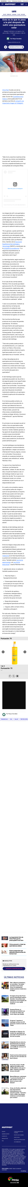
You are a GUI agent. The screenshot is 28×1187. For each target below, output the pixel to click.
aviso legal (17, 1137)
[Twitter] (13, 676)
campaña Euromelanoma (11, 248)
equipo (3, 1131)
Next (24, 651)
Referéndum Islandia (16, 1)
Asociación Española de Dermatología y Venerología (12, 244)
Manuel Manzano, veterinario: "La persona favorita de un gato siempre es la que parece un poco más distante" (18, 1079)
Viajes (18, 14)
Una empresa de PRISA (14, 1179)
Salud (4, 14)
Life (14, 11)
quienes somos (5, 1133)
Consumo (14, 14)
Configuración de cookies (18, 1132)
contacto (4, 1136)
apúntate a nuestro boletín (14, 968)
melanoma (5, 556)
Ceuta (9, 1)
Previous (3, 651)
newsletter (5, 1138)
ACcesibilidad (17, 1141)
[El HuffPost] (10, 4)
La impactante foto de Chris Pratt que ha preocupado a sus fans (16, 938)
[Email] (17, 676)
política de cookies (19, 1135)
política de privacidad (19, 1139)
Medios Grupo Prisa (14, 1183)
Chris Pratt (5, 90)
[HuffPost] (7, 1127)
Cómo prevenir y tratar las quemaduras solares (17, 945)
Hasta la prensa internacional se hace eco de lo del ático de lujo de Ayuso (18, 1056)
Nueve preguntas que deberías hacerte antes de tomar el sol (17, 952)
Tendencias (4, 719)
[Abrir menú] (2, 4)
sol (11, 719)
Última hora (22, 4)
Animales (9, 14)
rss (3, 1140)
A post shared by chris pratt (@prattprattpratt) (15, 204)
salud (16, 719)
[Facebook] (9, 676)
